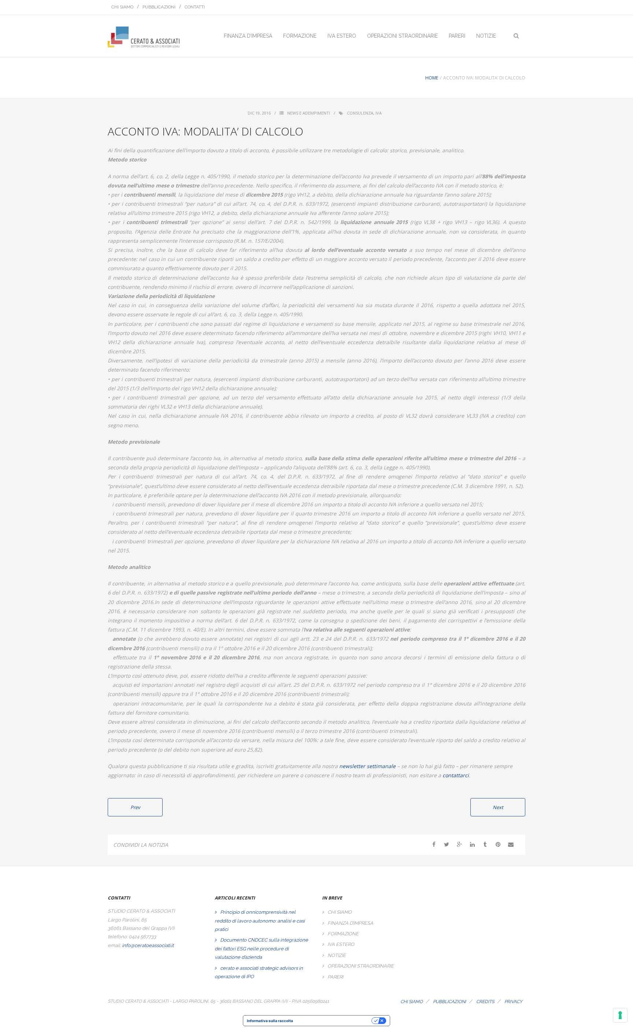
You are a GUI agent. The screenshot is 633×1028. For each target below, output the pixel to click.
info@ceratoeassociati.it (148, 945)
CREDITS (485, 1001)
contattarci (456, 775)
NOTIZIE (336, 955)
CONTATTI (195, 7)
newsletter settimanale (367, 766)
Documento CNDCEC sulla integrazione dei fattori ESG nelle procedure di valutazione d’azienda (261, 948)
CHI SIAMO (122, 7)
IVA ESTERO (340, 944)
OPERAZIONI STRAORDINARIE (360, 966)
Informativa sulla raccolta (270, 1020)
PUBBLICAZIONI (158, 7)
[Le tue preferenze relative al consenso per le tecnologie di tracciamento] (620, 1015)
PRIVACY (513, 1001)
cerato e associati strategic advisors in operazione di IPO (259, 972)
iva (378, 113)
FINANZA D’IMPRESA (350, 923)
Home (431, 78)
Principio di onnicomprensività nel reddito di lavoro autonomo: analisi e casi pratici (260, 920)
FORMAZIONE (343, 933)
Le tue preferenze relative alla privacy (335, 1020)
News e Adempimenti (308, 113)
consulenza (360, 113)
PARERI (335, 977)
